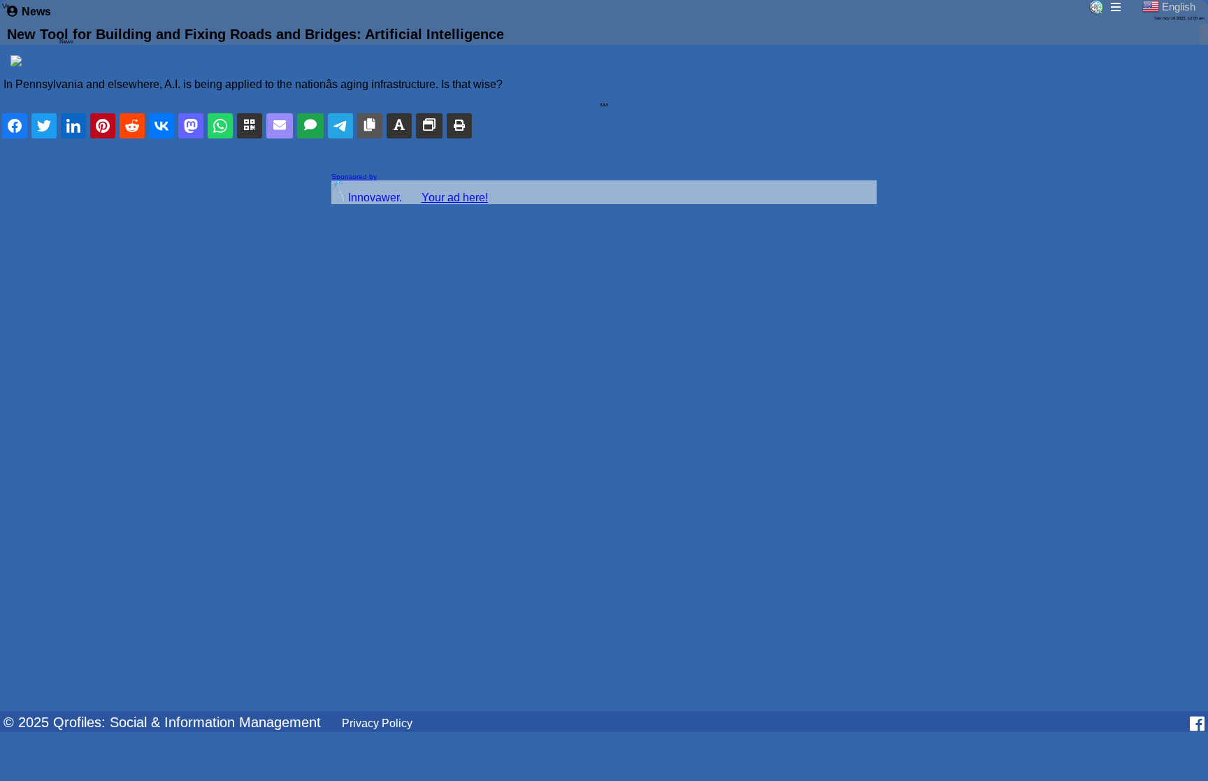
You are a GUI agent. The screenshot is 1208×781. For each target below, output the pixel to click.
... (604, 101)
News (36, 11)
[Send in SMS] (310, 125)
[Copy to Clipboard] (369, 125)
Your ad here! (455, 197)
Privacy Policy (377, 723)
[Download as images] (429, 125)
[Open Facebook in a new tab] (1197, 723)
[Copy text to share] (399, 125)
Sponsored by (354, 176)
